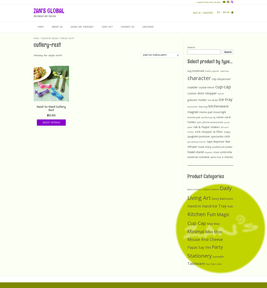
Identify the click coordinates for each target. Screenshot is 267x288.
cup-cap (223, 87)
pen (199, 122)
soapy (227, 131)
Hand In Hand (199, 206)
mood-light (219, 112)
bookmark (198, 71)
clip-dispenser (221, 79)
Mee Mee (213, 224)
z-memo (227, 157)
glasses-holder (197, 100)
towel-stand (195, 152)
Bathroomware (194, 189)
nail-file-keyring (208, 117)
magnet (192, 112)
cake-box (224, 71)
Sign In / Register (203, 12)
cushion (192, 93)
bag (189, 71)
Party (217, 247)
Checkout (148, 26)
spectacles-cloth (220, 136)
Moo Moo (213, 231)
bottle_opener (212, 71)
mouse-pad (193, 117)
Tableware (196, 263)
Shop (41, 26)
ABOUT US (57, 26)
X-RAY (219, 264)
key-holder (192, 106)
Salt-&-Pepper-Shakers (206, 127)
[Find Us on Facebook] (227, 2)
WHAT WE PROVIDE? (82, 26)
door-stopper (207, 93)
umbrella (226, 152)
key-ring (203, 106)
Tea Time (211, 264)
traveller (209, 152)
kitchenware (218, 106)
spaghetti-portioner (198, 136)
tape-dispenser (215, 141)
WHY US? (107, 26)
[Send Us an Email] (223, 2)
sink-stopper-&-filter (209, 131)
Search (191, 47)
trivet (216, 152)
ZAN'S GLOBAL (49, 11)
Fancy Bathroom (222, 199)
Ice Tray (219, 206)
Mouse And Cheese (205, 239)
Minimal (195, 231)
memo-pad (205, 112)
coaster (192, 87)
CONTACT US (127, 26)
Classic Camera (211, 189)
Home (36, 38)
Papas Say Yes (199, 247)
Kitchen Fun (201, 214)
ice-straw (213, 100)
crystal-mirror (207, 87)
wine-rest (216, 157)
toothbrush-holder (222, 147)
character (199, 78)
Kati (230, 206)
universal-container (198, 157)
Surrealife (218, 256)
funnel (221, 93)
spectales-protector (196, 142)
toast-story (204, 147)
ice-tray (225, 99)
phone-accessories (212, 122)
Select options (51, 122)
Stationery (199, 255)
